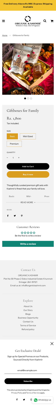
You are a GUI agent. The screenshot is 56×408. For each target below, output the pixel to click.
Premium (14, 143)
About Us (28, 306)
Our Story (28, 310)
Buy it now (28, 174)
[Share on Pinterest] (22, 215)
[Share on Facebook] (7, 215)
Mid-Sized (28, 136)
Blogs (28, 314)
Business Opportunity (28, 317)
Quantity (11, 152)
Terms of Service (28, 325)
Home (4, 35)
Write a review (28, 243)
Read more (27, 202)
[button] (25, 98)
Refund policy (28, 329)
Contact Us (28, 321)
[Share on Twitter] (14, 215)
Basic (12, 136)
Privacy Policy (17, 393)
